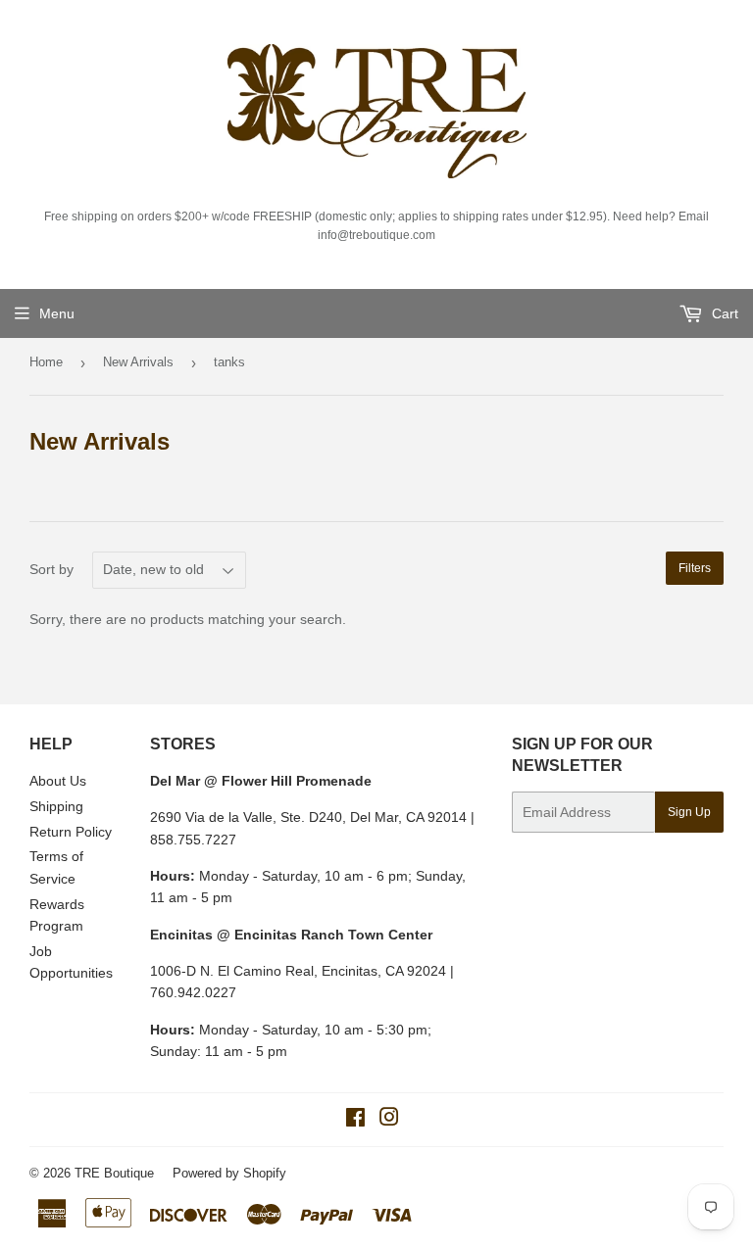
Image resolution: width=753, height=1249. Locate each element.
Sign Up (689, 812)
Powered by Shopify (229, 1173)
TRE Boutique (114, 1173)
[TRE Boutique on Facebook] (355, 1120)
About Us (57, 781)
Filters (694, 568)
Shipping (56, 806)
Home (46, 362)
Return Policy (70, 832)
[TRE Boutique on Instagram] (389, 1120)
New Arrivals (138, 362)
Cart (723, 313)
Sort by (51, 569)
